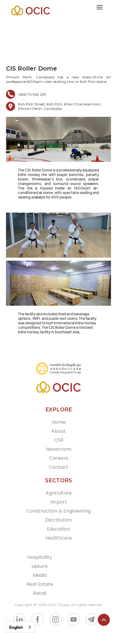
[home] (29, 10)
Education (58, 528)
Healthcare (58, 538)
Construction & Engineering (58, 510)
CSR (58, 440)
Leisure (40, 566)
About (58, 431)
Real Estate (39, 584)
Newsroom (58, 449)
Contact (58, 467)
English (16, 627)
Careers (58, 458)
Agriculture (59, 492)
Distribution (58, 519)
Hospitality (39, 557)
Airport (58, 501)
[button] (103, 7)
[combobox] (20, 627)
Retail (39, 593)
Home (59, 422)
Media (40, 575)
